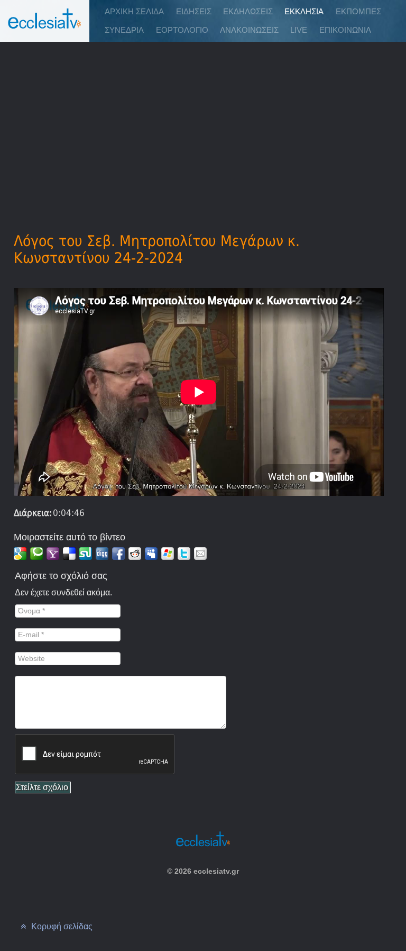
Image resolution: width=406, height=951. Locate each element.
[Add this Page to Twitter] (184, 553)
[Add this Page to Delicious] (69, 553)
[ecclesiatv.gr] (44, 29)
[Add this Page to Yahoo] (53, 553)
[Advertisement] (203, 122)
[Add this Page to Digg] (102, 553)
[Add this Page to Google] (20, 553)
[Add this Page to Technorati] (36, 553)
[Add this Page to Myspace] (151, 553)
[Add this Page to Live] (167, 553)
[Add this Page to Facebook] (118, 553)
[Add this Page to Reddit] (134, 553)
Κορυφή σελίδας (61, 926)
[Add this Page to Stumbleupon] (85, 553)
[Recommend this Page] (200, 553)
